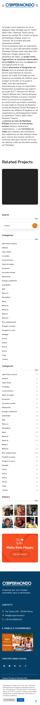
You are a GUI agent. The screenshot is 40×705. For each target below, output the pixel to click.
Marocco (5, 293)
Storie (4, 339)
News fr (5, 314)
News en (5, 306)
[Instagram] (25, 666)
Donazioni (6, 268)
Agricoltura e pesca (9, 244)
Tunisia (5, 359)
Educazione (6, 277)
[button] (37, 5)
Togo (4, 355)
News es (5, 310)
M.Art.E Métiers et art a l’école (19, 198)
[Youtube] (9, 666)
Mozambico (6, 297)
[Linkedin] (20, 666)
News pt (5, 318)
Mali (3, 289)
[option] (20, 188)
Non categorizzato (9, 322)
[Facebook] (4, 666)
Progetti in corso (8, 330)
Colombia (5, 256)
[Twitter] (15, 666)
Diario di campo (8, 264)
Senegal (5, 334)
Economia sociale (8, 272)
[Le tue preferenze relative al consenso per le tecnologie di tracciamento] (36, 701)
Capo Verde (6, 252)
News (4, 301)
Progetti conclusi (8, 326)
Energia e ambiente (9, 281)
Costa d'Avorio (7, 260)
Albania (5, 248)
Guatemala (6, 285)
